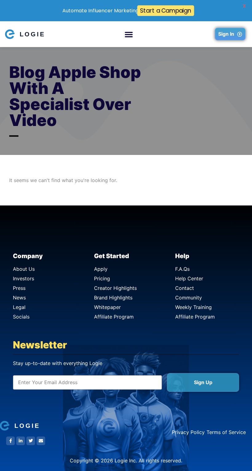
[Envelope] (41, 440)
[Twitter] (30, 440)
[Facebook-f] (10, 440)
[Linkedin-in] (20, 440)
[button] (128, 34)
